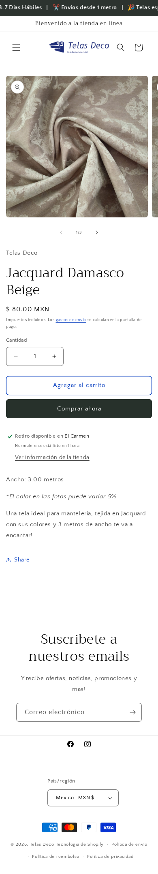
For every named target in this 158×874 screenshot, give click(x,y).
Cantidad (16, 340)
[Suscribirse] (132, 712)
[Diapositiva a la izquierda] (61, 232)
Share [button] (22, 560)
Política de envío (129, 844)
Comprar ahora (79, 408)
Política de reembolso (55, 856)
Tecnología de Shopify (80, 844)
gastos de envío (71, 320)
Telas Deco (43, 844)
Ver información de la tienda (52, 457)
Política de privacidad (110, 856)
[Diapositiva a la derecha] (97, 232)
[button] (16, 47)
